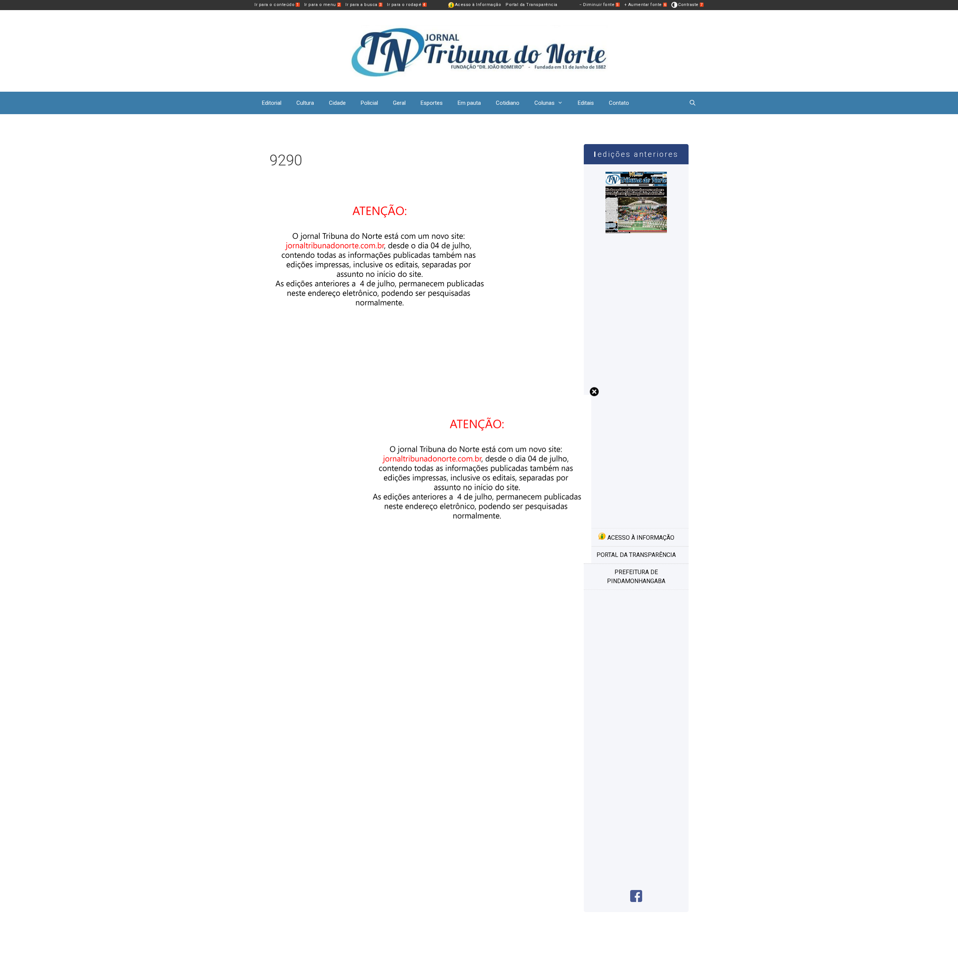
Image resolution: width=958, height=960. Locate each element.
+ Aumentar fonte (645, 4)
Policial (369, 103)
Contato (619, 103)
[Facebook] (636, 899)
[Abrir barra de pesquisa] (692, 103)
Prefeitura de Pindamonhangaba (636, 577)
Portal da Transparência (532, 4)
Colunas (544, 103)
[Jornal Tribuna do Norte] (479, 50)
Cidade (337, 103)
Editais (586, 103)
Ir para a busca (363, 4)
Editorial (271, 103)
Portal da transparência (636, 554)
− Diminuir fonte (599, 4)
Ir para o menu (322, 4)
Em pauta (469, 103)
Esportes (432, 103)
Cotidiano (507, 103)
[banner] (381, 347)
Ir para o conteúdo (276, 4)
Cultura (305, 103)
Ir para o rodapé (406, 4)
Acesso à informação (640, 537)
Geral (399, 103)
